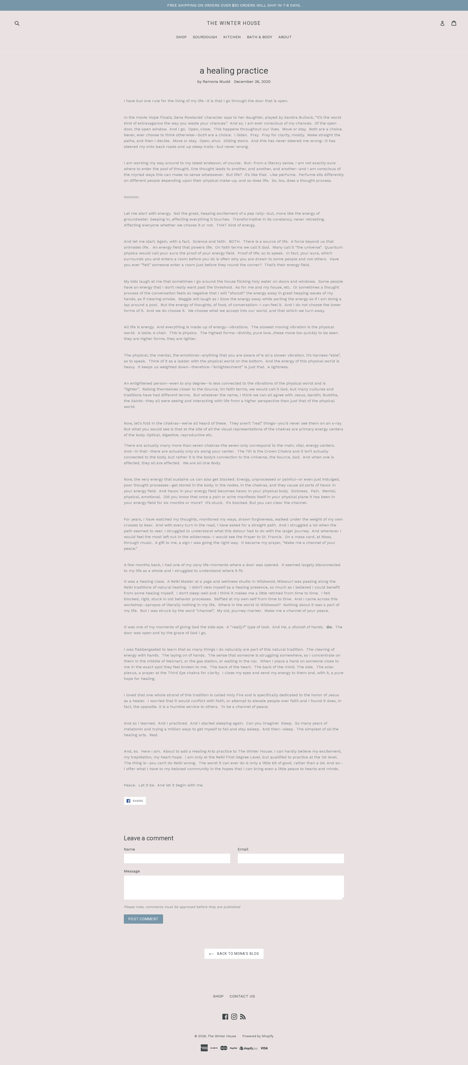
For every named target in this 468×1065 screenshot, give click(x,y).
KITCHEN (232, 37)
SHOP (181, 37)
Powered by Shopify (257, 1036)
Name (129, 849)
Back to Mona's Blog (237, 954)
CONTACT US (242, 996)
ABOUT (285, 37)
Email (243, 849)
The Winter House (234, 23)
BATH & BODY (259, 37)
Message (132, 871)
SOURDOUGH (205, 37)
